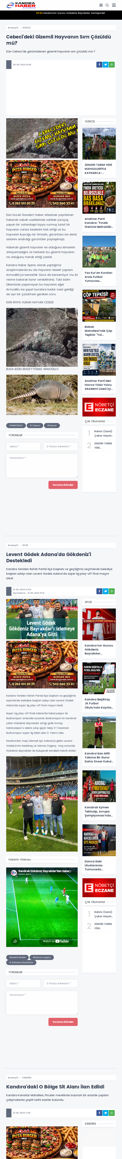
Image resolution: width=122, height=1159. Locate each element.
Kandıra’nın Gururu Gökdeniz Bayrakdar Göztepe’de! (70, 13)
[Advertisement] (61, 96)
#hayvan (52, 425)
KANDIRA (26, 1077)
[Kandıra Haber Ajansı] (22, 5)
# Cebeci (35, 425)
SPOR (25, 545)
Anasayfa (13, 27)
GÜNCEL (26, 27)
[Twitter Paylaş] (105, 65)
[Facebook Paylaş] (99, 65)
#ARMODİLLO (16, 425)
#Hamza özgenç (42, 957)
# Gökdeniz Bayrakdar (21, 962)
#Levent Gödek (17, 957)
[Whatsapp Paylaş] (112, 65)
